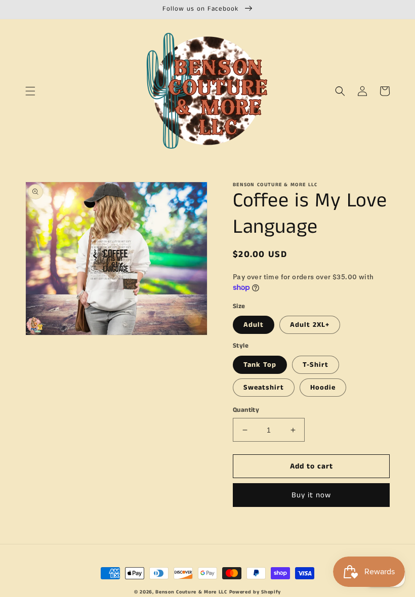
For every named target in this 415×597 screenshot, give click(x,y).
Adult (253, 325)
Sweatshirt (263, 387)
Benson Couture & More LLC (191, 591)
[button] (30, 91)
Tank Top (259, 365)
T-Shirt (315, 365)
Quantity (246, 410)
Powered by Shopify (255, 591)
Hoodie (323, 387)
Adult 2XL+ (309, 325)
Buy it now (311, 495)
